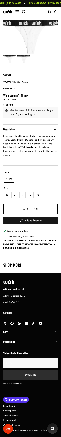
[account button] (49, 12)
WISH (7, 75)
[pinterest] (19, 323)
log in (31, 114)
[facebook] (12, 323)
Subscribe (30, 375)
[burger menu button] (17, 12)
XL (39, 196)
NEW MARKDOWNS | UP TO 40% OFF (44, 3)
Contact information (12, 425)
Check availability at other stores (21, 237)
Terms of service (10, 415)
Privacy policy (9, 410)
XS (8, 196)
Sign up (20, 114)
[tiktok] (33, 323)
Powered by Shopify (40, 430)
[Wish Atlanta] (8, 12)
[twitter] (4, 323)
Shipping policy (10, 420)
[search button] (24, 12)
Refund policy (9, 405)
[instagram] (26, 323)
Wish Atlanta (20, 430)
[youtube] (40, 323)
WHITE (10, 180)
